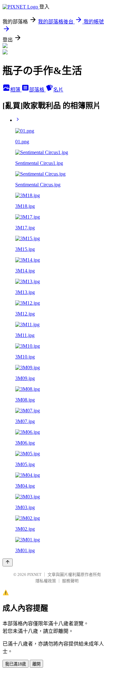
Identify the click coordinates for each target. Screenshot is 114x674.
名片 (58, 89)
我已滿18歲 (15, 664)
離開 (36, 664)
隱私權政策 (45, 580)
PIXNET (34, 574)
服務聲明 (70, 580)
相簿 (16, 89)
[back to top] (8, 562)
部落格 (37, 89)
